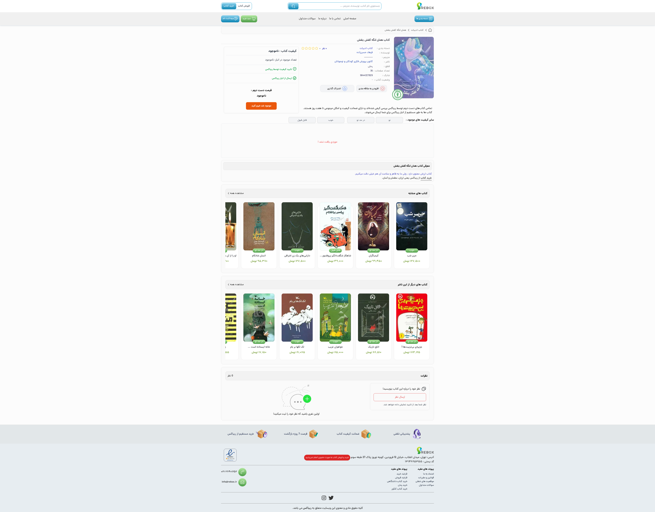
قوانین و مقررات (426, 478)
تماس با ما (335, 19)
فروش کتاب (244, 6)
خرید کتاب (229, 6)
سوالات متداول (307, 19)
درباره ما (322, 19)
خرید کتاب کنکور (399, 489)
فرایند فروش (401, 478)
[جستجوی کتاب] (293, 6)
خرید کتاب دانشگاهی (397, 481)
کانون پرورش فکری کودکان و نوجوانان (353, 62)
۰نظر (324, 48)
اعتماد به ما (428, 474)
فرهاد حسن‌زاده (365, 53)
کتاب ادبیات (366, 48)
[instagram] (323, 497)
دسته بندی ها (422, 18)
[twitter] (331, 497)
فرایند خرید (402, 474)
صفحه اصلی (349, 19)
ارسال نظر (400, 397)
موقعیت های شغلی (425, 481)
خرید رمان (402, 485)
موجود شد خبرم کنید (261, 106)
